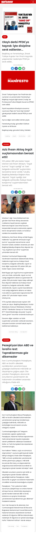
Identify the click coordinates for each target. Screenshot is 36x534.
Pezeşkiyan (24, 526)
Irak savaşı (11, 526)
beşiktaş (7, 136)
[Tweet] (12, 68)
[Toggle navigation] (33, 2)
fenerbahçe (22, 136)
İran (18, 526)
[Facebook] (16, 68)
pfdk (29, 136)
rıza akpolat (23, 332)
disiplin (14, 136)
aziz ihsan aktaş (13, 332)
